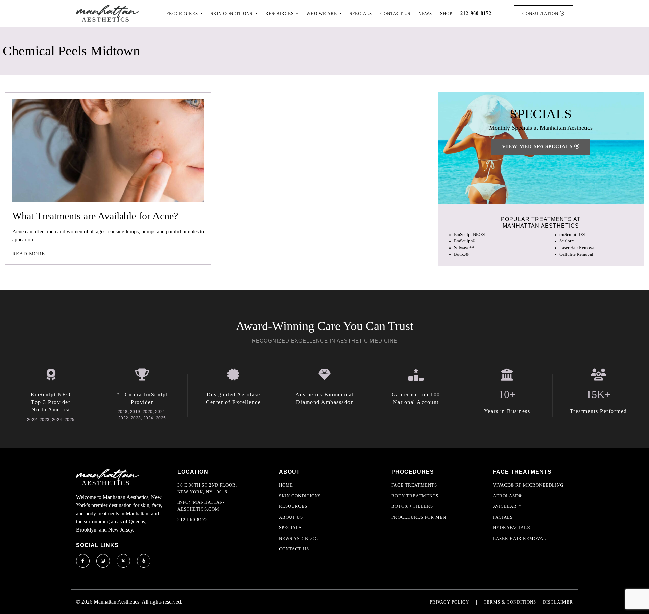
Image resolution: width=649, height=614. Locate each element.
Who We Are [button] (322, 13)
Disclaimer (558, 602)
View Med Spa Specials (538, 146)
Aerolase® (507, 495)
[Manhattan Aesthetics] (107, 13)
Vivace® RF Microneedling (528, 485)
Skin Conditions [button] (232, 13)
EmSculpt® (464, 241)
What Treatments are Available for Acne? (95, 215)
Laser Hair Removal (577, 247)
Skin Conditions (300, 495)
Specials (361, 13)
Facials (503, 517)
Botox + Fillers (412, 506)
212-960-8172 (192, 519)
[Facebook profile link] (83, 561)
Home (286, 485)
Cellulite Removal (576, 254)
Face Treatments (414, 485)
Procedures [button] (182, 13)
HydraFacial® (512, 527)
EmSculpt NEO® (469, 235)
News (425, 13)
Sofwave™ (464, 247)
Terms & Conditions (510, 602)
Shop (446, 13)
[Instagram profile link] (103, 561)
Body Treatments (414, 495)
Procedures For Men (418, 517)
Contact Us (395, 13)
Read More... (31, 253)
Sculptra (567, 241)
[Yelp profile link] (143, 561)
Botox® (461, 254)
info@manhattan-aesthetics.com (201, 506)
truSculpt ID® (572, 235)
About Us (291, 517)
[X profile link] (123, 561)
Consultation (541, 13)
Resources (293, 506)
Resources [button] (280, 13)
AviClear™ (507, 506)
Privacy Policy (449, 602)
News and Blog (298, 538)
